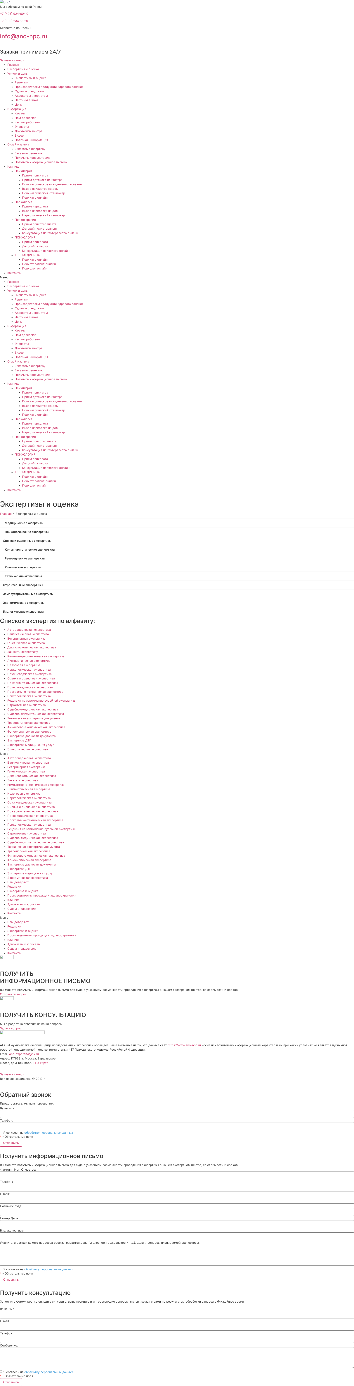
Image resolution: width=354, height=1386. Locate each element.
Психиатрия (23, 171)
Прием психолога (35, 242)
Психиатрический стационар (43, 193)
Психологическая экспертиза (29, 696)
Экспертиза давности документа (31, 736)
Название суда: (11, 1206)
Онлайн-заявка (18, 144)
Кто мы (20, 113)
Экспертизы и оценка (23, 69)
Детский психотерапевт (40, 228)
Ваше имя (7, 1108)
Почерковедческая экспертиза (30, 687)
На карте (41, 1063)
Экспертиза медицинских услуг (30, 745)
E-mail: (5, 1193)
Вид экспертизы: (12, 1230)
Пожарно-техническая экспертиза (32, 683)
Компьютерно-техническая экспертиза (36, 656)
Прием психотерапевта (39, 224)
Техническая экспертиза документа (33, 718)
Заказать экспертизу (30, 149)
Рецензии (22, 82)
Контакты (14, 273)
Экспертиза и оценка (22, 891)
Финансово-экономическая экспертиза (36, 727)
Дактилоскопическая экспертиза (31, 647)
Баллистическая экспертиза (28, 634)
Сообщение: (9, 1345)
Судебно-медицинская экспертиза (32, 709)
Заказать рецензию (29, 153)
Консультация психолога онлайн (46, 251)
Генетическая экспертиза (26, 643)
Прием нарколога (35, 206)
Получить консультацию (33, 157)
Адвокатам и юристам (31, 95)
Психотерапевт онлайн (39, 264)
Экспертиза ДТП (19, 740)
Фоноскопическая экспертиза (29, 731)
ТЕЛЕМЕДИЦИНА (27, 255)
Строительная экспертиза (26, 705)
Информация (16, 109)
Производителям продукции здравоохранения (49, 87)
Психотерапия (25, 219)
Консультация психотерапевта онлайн (50, 233)
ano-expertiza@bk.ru (24, 1054)
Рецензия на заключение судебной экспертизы (41, 700)
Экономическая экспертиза (27, 749)
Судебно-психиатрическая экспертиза (35, 714)
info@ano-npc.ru (23, 36)
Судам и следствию (29, 91)
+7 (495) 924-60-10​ (14, 14)
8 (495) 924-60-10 (14, 1067)
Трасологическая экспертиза (28, 722)
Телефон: (6, 1120)
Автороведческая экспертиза (29, 629)
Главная (13, 64)
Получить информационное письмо (41, 162)
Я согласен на (38, 1132)
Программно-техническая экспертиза (35, 691)
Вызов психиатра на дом (40, 188)
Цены (18, 104)
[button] (12, 60)
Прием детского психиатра (42, 180)
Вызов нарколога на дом (40, 211)
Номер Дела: (9, 1218)
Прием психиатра (35, 175)
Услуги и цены (17, 73)
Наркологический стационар (43, 215)
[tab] (177, 522)
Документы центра (28, 131)
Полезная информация (31, 140)
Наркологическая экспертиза (29, 669)
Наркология (23, 202)
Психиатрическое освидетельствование (52, 184)
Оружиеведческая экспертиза (29, 674)
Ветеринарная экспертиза (26, 638)
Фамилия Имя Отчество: (18, 1169)
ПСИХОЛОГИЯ (25, 237)
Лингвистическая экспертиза (28, 660)
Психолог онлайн (34, 268)
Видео (19, 135)
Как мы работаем (27, 122)
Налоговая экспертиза (23, 665)
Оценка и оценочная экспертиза (31, 678)
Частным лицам (26, 100)
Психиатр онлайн (35, 197)
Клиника (13, 166)
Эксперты (22, 126)
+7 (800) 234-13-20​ (14, 21)
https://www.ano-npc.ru (184, 1045)
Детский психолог (35, 246)
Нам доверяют (25, 118)
